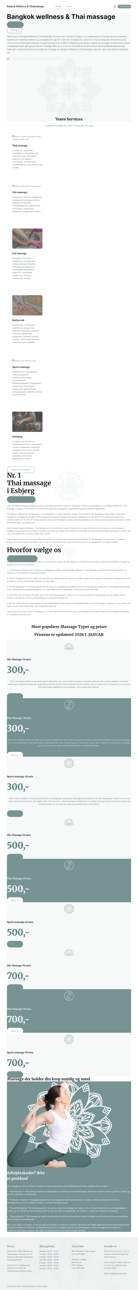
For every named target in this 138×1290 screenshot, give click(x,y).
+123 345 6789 (124, 6)
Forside (58, 6)
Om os (69, 6)
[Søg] (115, 6)
